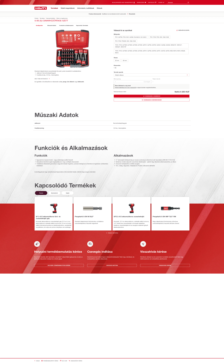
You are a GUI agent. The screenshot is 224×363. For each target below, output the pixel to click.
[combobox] (178, 2)
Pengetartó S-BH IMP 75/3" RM (164, 216)
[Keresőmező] (188, 2)
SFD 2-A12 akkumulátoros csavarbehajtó (129, 216)
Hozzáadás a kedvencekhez (153, 100)
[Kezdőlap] (41, 8)
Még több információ (41, 78)
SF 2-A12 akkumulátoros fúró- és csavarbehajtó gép (48, 217)
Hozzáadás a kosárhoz (152, 96)
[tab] (39, 25)
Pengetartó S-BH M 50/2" (84, 216)
